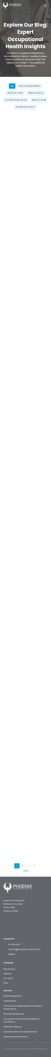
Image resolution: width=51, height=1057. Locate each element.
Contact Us (9, 939)
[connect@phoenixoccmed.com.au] (22, 949)
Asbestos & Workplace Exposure (23, 577)
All (12, 86)
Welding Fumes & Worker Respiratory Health (25, 745)
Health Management (30, 86)
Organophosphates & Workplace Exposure (22, 244)
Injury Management (12, 996)
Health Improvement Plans (16, 1036)
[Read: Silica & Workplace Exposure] (25, 143)
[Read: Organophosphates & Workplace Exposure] (25, 220)
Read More (12, 197)
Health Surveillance (12, 1026)
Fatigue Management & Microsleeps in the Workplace (24, 327)
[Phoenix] (12, 5)
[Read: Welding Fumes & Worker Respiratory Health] (25, 720)
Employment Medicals (14, 1014)
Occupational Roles (16, 100)
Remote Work (39, 100)
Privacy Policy (41, 1049)
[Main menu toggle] (45, 6)
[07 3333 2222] (12, 944)
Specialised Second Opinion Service (20, 1031)
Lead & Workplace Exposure (20, 409)
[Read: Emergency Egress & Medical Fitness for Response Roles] (25, 636)
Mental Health (35, 93)
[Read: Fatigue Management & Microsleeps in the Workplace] (25, 300)
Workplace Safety (25, 106)
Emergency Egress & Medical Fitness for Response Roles (21, 663)
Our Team (8, 978)
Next (27, 870)
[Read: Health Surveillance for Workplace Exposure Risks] (25, 797)
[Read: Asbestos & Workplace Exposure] (25, 552)
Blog (6, 983)
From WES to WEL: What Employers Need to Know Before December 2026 (25, 495)
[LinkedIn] (9, 954)
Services (7, 973)
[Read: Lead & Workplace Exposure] (25, 384)
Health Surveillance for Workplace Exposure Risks (23, 824)
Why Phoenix (9, 969)
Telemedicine (10, 1001)
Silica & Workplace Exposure (20, 167)
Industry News (15, 93)
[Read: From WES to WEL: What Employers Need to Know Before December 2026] (25, 468)
